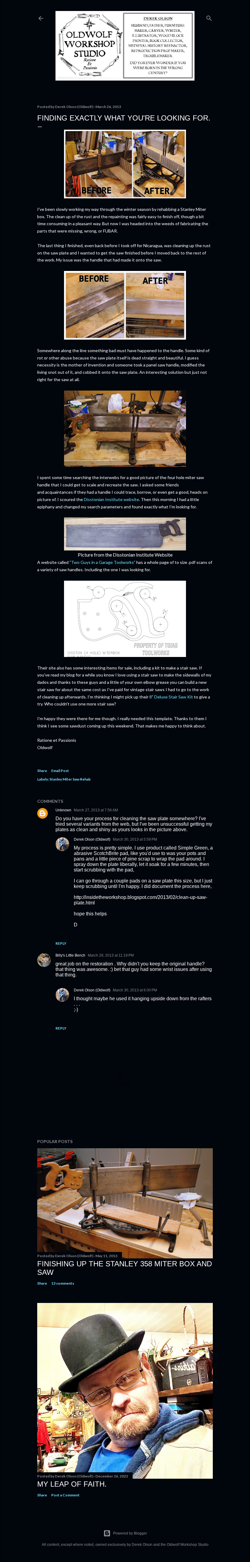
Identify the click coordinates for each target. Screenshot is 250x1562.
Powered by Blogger (130, 1533)
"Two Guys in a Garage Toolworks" (102, 562)
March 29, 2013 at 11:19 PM (111, 955)
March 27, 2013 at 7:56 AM (96, 810)
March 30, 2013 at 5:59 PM (135, 839)
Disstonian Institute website (111, 499)
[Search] (209, 17)
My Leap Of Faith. (72, 1484)
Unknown (63, 810)
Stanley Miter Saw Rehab (70, 779)
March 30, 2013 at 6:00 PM (135, 990)
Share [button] (42, 770)
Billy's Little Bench (70, 955)
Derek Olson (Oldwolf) (92, 839)
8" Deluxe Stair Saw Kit (171, 696)
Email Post (60, 770)
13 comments (62, 1283)
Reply (60, 943)
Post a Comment (65, 1495)
